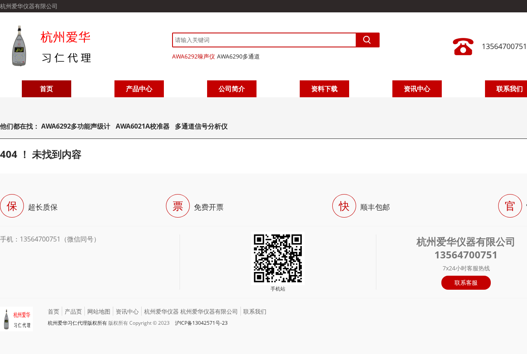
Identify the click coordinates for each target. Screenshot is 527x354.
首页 (46, 88)
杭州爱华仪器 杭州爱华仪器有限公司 (191, 311)
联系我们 (254, 311)
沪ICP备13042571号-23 (201, 322)
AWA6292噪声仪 (193, 56)
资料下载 (324, 88)
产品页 (73, 311)
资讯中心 (417, 88)
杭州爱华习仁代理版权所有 (77, 322)
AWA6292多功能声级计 (75, 126)
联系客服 (466, 282)
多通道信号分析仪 (201, 126)
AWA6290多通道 (238, 56)
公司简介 (232, 88)
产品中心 (139, 88)
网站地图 (98, 311)
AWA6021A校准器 (143, 126)
